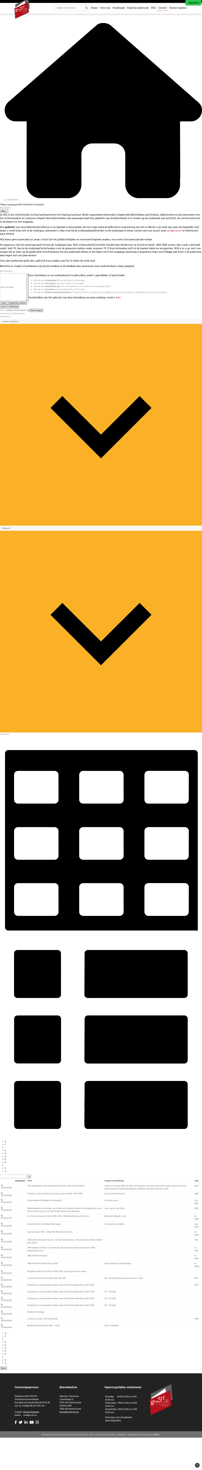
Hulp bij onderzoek (138, 7)
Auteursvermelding (114, 1180)
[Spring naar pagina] (29, 1176)
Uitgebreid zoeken (17, 302)
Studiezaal (119, 7)
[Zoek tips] (28, 287)
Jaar (196, 1180)
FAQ (153, 7)
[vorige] (6, 1141)
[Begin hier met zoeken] (103, 110)
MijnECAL (194, 3)
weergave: (5, 734)
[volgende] (6, 1171)
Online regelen (177, 7)
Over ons (105, 7)
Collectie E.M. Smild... (16, 310)
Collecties (13, 306)
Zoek (3, 302)
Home (94, 7)
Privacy (121, 1434)
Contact (162, 7)
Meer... (4, 211)
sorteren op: (5, 316)
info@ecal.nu (174, 230)
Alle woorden (6, 271)
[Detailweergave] (101, 1038)
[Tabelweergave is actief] (101, 837)
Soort (3, 306)
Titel (29, 1180)
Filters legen (36, 310)
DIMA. (157, 1434)
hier (118, 297)
